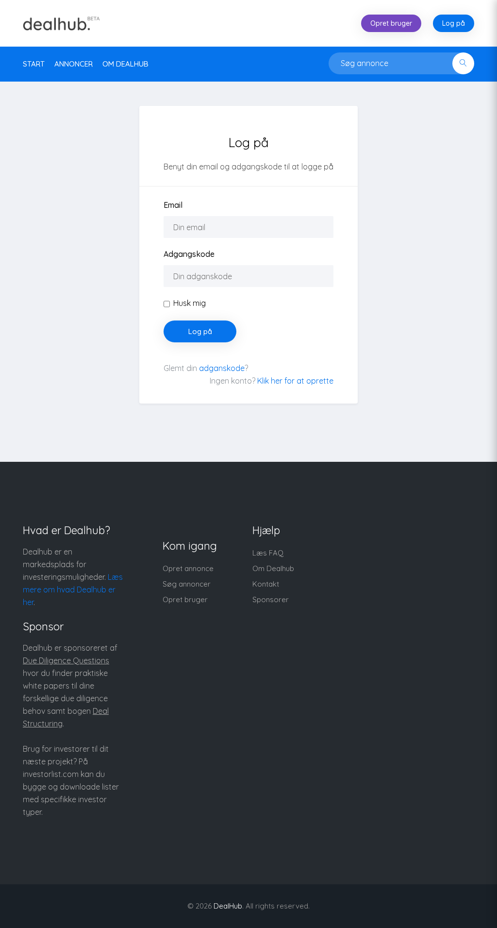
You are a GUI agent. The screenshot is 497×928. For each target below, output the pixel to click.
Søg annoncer (187, 584)
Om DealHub (125, 63)
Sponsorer (270, 599)
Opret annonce (188, 568)
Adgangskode (189, 254)
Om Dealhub (273, 568)
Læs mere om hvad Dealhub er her (73, 589)
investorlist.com (51, 774)
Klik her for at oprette (295, 381)
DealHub (228, 906)
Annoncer (73, 63)
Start (34, 63)
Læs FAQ (267, 552)
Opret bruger (391, 23)
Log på (453, 23)
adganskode (222, 368)
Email (173, 205)
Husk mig (189, 303)
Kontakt (265, 584)
